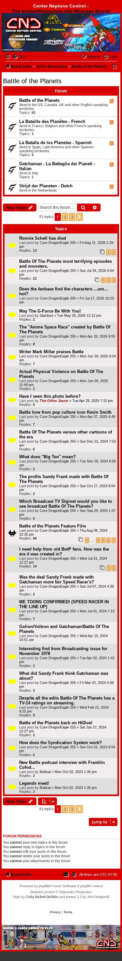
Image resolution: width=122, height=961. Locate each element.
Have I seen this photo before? (50, 396)
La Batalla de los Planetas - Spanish (55, 142)
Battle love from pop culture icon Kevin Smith (65, 412)
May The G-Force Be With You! (50, 311)
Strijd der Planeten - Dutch (46, 185)
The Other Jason (54, 401)
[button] (79, 217)
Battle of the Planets (32, 81)
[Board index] (38, 30)
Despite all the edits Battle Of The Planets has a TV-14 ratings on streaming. (67, 700)
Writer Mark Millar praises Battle (51, 351)
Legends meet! (34, 783)
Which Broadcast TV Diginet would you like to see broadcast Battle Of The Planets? (65, 504)
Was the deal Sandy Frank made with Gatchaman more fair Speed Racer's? (56, 579)
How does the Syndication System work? (60, 742)
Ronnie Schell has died (42, 238)
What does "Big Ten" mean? (47, 456)
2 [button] (65, 217)
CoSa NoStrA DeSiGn (42, 897)
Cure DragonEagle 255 (58, 243)
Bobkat (45, 772)
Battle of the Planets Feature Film (52, 526)
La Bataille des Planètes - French (52, 121)
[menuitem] (18, 56)
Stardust (46, 315)
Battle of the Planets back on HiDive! (55, 722)
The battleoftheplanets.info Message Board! (61, 11)
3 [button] (72, 217)
